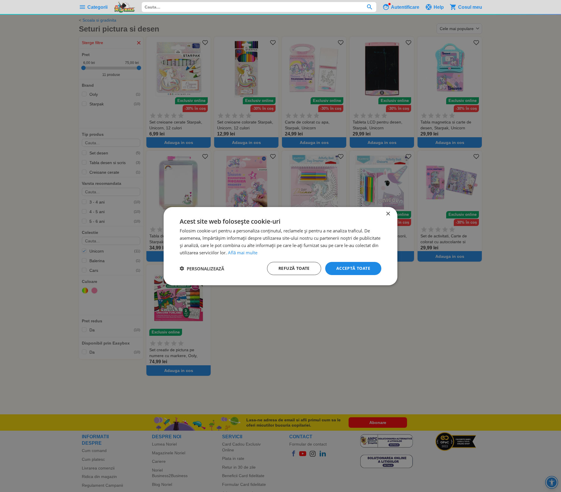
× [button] (388, 213)
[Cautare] (369, 7)
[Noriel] (124, 7)
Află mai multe (242, 252)
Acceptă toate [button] (353, 268)
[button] (202, 268)
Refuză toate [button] (294, 268)
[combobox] (259, 7)
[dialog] (280, 246)
